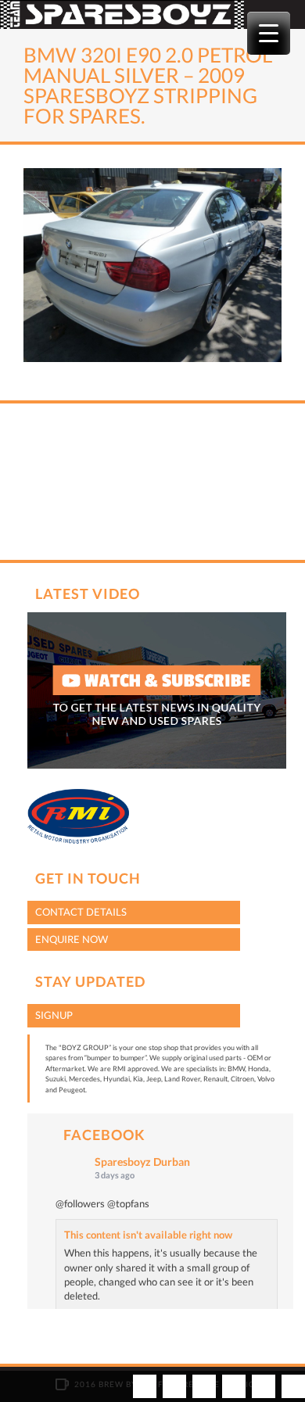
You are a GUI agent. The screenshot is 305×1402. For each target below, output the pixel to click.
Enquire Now (71, 939)
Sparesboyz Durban (142, 1161)
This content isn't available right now (148, 1234)
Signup (54, 1015)
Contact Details (81, 911)
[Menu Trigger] (268, 33)
